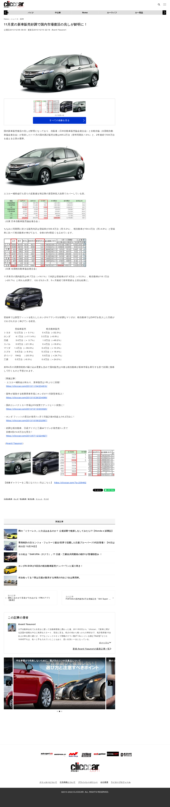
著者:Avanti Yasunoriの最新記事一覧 (91, 648)
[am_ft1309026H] (45, 165)
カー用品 (139, 12)
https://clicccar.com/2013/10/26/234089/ (26, 397)
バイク (31, 12)
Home (85, 12)
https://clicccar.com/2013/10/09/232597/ (26, 420)
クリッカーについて (48, 782)
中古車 (58, 12)
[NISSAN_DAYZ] (24, 298)
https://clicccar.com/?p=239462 (70, 482)
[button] (164, 12)
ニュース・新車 (17, 19)
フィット (39, 499)
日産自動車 (8, 499)
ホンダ (16, 499)
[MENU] (164, 4)
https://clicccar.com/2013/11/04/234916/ (26, 386)
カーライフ (112, 12)
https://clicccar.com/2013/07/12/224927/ (26, 435)
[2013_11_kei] (45, 252)
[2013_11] (45, 209)
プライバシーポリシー (88, 782)
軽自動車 (23, 499)
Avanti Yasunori (59, 30)
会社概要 (104, 782)
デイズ (46, 499)
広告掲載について (67, 782)
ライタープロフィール (121, 782)
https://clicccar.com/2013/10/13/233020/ (26, 408)
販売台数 (31, 499)
